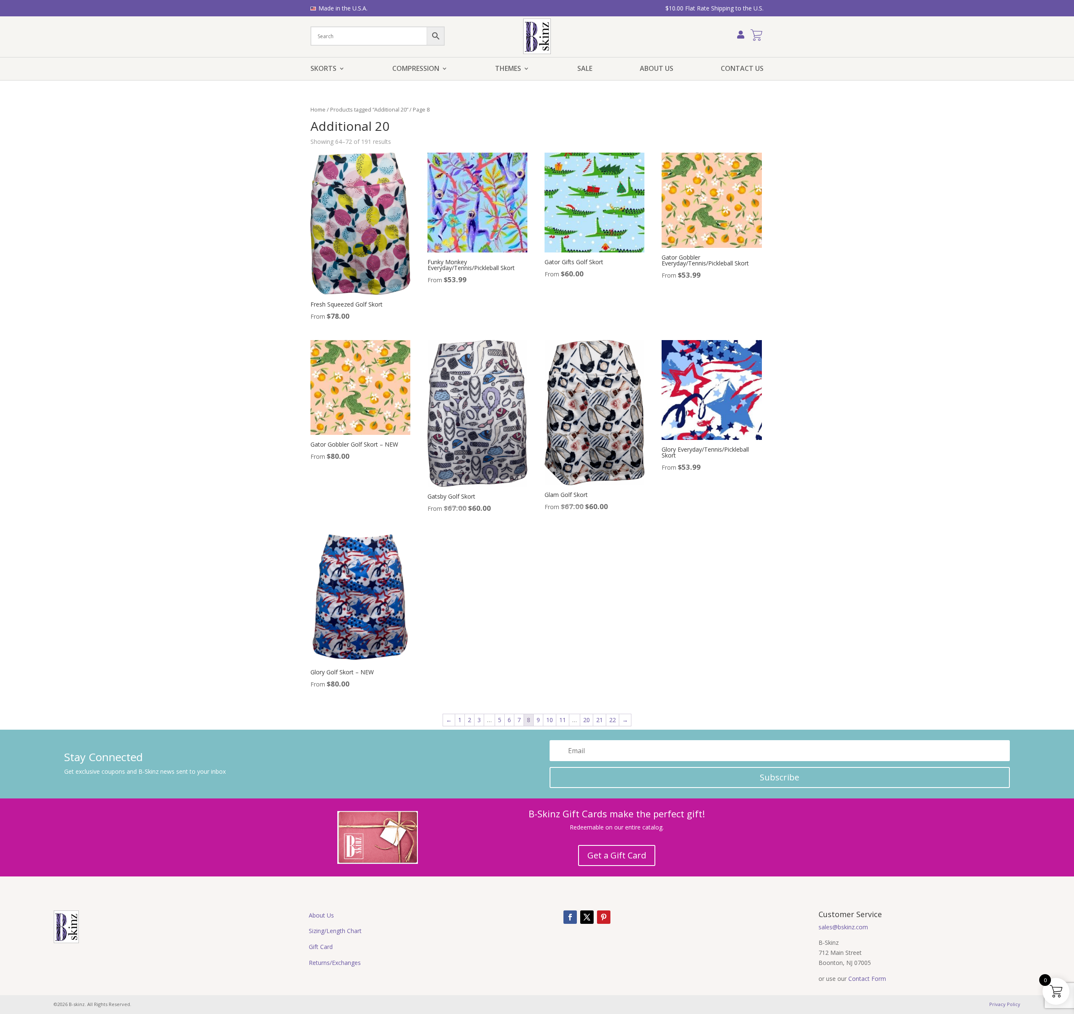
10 (549, 720)
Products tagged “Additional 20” (369, 109)
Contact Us (742, 69)
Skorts (323, 69)
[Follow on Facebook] (570, 917)
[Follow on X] (587, 917)
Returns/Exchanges (335, 963)
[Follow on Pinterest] (603, 917)
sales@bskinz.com (843, 927)
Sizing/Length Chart (335, 931)
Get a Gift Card (616, 855)
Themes (508, 69)
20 (586, 720)
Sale (584, 69)
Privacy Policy (1004, 1004)
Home (318, 109)
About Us (656, 69)
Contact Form (867, 979)
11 (562, 720)
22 (612, 720)
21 (599, 720)
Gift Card (321, 947)
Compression (415, 69)
